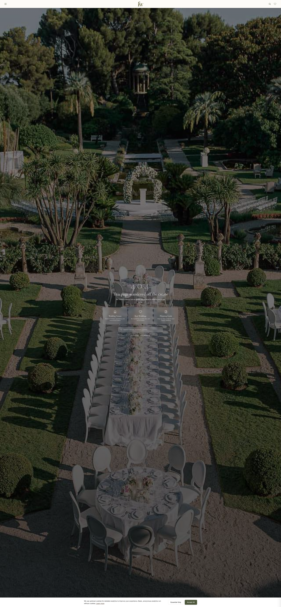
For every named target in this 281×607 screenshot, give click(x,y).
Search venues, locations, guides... (136, 330)
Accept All (191, 602)
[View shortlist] (275, 4)
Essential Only (175, 602)
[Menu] (5, 4)
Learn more (100, 603)
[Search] (269, 4)
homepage (147, 335)
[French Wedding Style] (140, 4)
